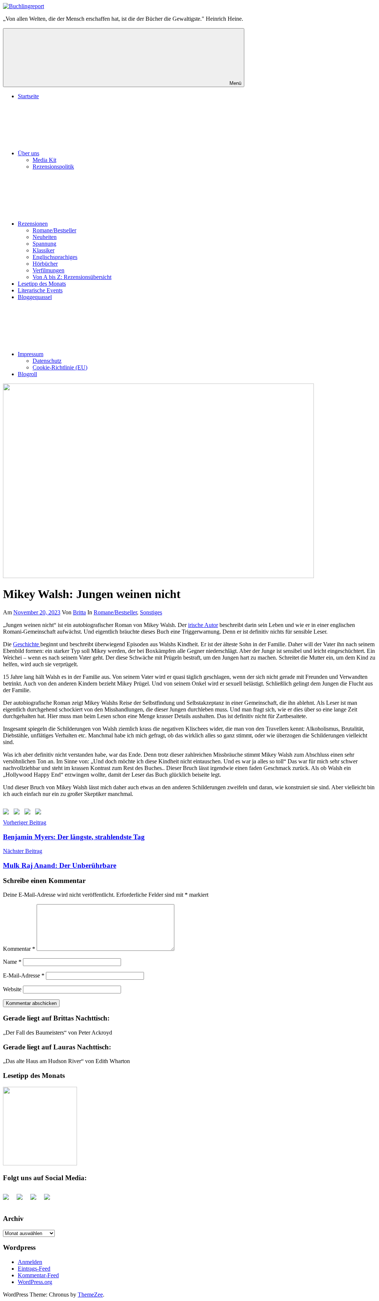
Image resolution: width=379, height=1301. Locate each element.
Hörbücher (45, 263)
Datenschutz (47, 361)
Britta (79, 612)
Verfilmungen (48, 270)
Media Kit (44, 160)
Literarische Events (40, 290)
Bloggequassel (35, 297)
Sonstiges (151, 612)
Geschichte (26, 644)
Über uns (28, 153)
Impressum (30, 354)
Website (12, 989)
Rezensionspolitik (53, 166)
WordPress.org (35, 1282)
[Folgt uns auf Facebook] (7, 813)
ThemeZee (90, 1294)
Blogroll (27, 374)
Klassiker (43, 250)
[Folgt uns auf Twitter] (18, 813)
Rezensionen (33, 223)
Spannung (44, 243)
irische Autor (203, 625)
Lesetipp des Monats (42, 284)
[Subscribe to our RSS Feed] (28, 813)
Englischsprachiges (55, 257)
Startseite (28, 96)
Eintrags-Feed (34, 1268)
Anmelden (30, 1262)
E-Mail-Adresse (23, 975)
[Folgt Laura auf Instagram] (39, 813)
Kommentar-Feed (38, 1275)
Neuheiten (45, 237)
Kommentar (19, 949)
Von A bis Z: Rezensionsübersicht (72, 277)
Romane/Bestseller (54, 230)
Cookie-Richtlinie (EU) (60, 367)
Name (12, 962)
